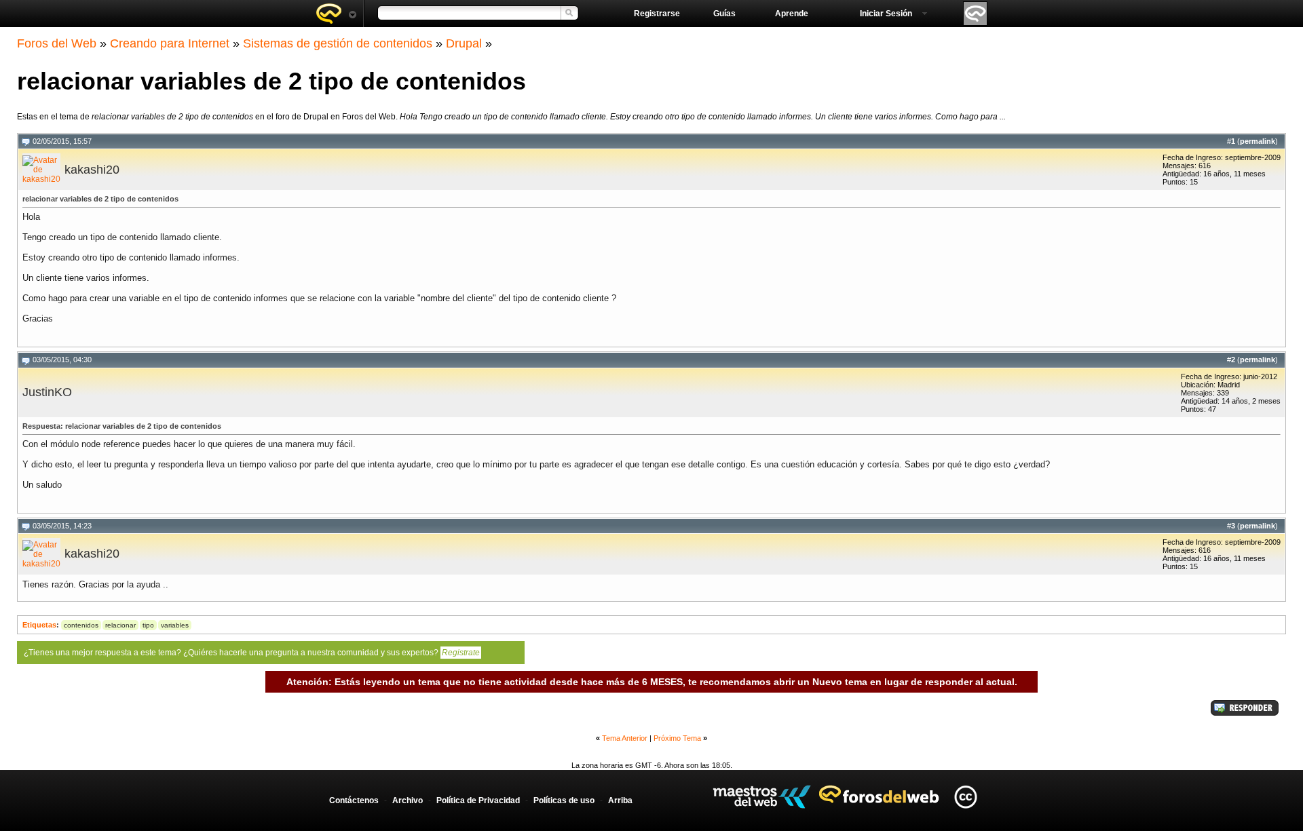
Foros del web (336, 13)
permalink (1257, 141)
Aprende (791, 13)
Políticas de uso (563, 800)
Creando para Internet (169, 43)
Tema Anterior (624, 738)
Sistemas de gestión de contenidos (337, 43)
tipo (148, 625)
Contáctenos (354, 800)
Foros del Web (56, 43)
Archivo (407, 800)
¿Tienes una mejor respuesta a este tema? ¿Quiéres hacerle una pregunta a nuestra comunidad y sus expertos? (252, 652)
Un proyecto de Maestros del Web (762, 797)
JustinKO (47, 392)
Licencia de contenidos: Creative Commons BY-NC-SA (965, 797)
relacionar (120, 625)
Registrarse (657, 13)
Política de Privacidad (478, 800)
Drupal (464, 43)
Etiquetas (39, 625)
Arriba (620, 800)
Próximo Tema (677, 738)
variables (175, 625)
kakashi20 (91, 169)
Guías (724, 13)
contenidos (81, 625)
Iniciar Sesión (886, 13)
